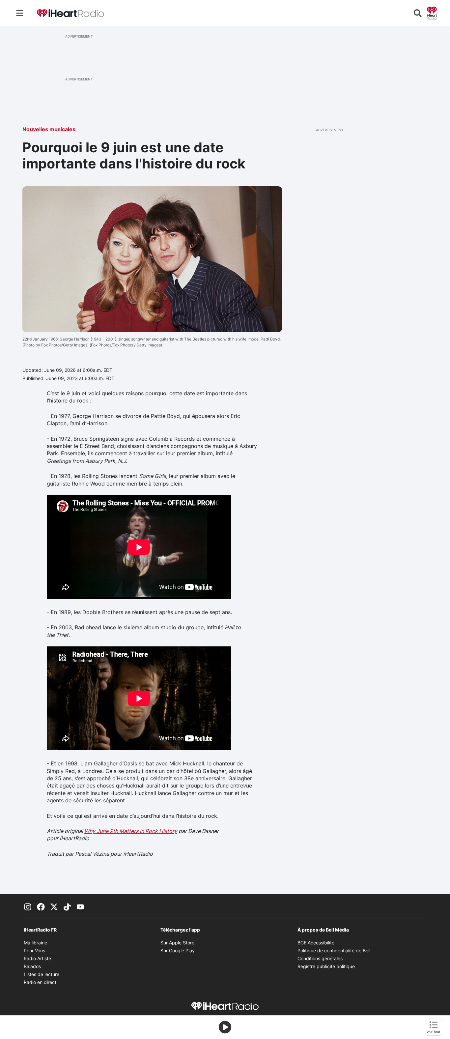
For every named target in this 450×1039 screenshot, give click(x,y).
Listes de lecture (41, 974)
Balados (32, 966)
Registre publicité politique (326, 966)
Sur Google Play (177, 950)
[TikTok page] (67, 906)
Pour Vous (34, 950)
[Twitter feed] (54, 906)
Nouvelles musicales (48, 129)
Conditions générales (320, 958)
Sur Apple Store (177, 942)
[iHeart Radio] (432, 12)
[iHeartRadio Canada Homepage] (70, 13)
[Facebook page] (41, 906)
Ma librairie (35, 942)
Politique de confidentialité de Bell (333, 950)
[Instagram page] (28, 906)
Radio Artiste (37, 958)
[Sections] (19, 13)
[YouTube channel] (80, 906)
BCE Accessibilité (315, 942)
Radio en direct (40, 982)
